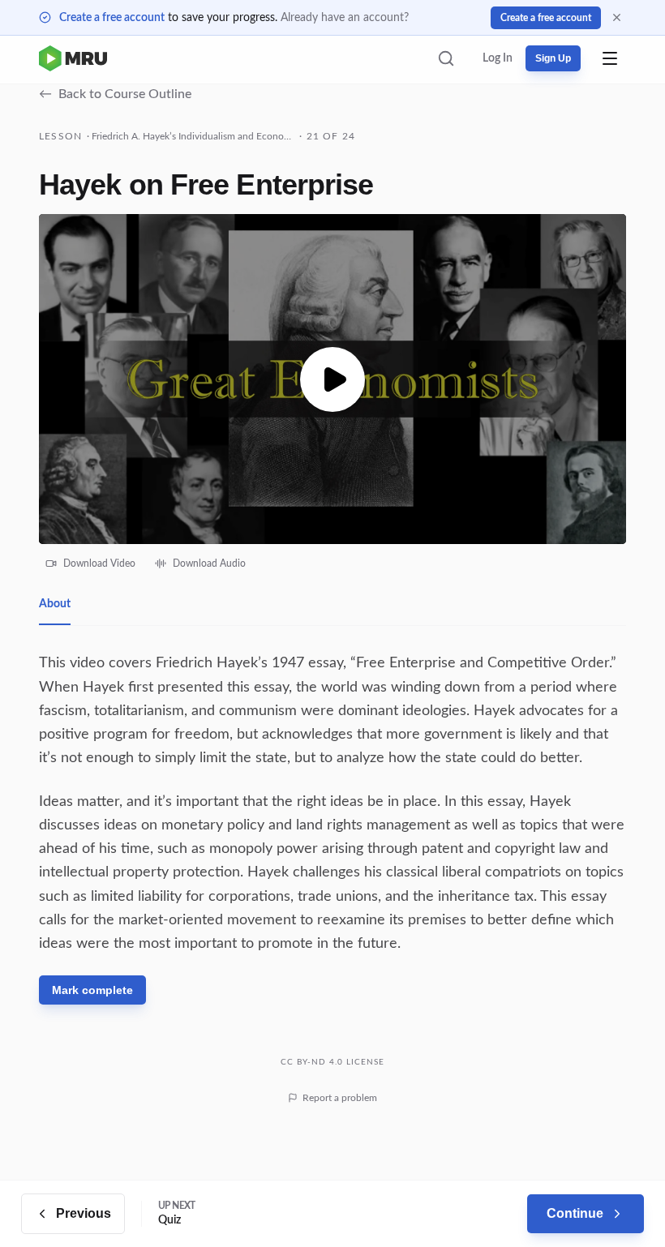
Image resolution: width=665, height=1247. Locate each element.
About (55, 604)
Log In (498, 58)
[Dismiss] (616, 17)
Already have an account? (345, 18)
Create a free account (112, 18)
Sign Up (553, 58)
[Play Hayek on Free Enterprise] (332, 379)
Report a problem (339, 1098)
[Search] (446, 58)
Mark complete (92, 989)
